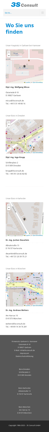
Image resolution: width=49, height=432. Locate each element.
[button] (24, 66)
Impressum (24, 353)
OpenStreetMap (38, 82)
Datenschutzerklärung (24, 356)
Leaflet (27, 82)
